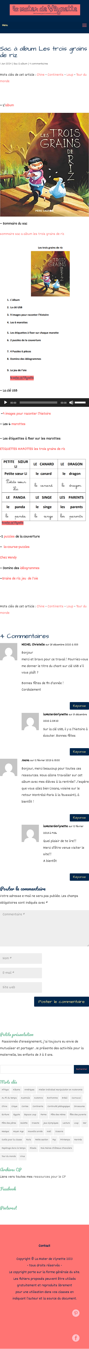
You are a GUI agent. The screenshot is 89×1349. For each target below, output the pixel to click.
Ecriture (5, 1114)
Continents (56, 75)
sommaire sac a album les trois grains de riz (32, 234)
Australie (25, 1098)
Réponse (79, 706)
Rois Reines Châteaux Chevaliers (56, 1148)
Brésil (64, 1098)
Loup (70, 75)
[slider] (81, 402)
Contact (44, 1246)
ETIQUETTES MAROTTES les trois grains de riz (32, 449)
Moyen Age (18, 1131)
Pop (54, 1140)
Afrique (5, 1090)
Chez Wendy (8, 557)
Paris (28, 1140)
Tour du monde (9, 1156)
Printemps (65, 1140)
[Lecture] (5, 402)
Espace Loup (30, 1114)
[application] (44, 402)
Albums (16, 1090)
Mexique (5, 1131)
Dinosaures (79, 1106)
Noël (49, 1131)
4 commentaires (39, 64)
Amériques (29, 1090)
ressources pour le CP (49, 1177)
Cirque (14, 1106)
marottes (18, 424)
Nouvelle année (35, 1131)
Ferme (43, 1114)
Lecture (66, 1123)
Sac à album (20, 64)
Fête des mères (58, 1114)
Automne (38, 1098)
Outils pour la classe (12, 1140)
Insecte (35, 1123)
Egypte (16, 1114)
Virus (22, 1156)
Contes (25, 1106)
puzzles (9, 536)
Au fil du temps (9, 1098)
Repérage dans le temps (13, 1148)
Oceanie (59, 1131)
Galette (23, 1123)
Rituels (33, 1148)
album (9, 105)
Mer (84, 1123)
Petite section (41, 1140)
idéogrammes (30, 568)
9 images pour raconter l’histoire (27, 414)
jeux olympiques (50, 1123)
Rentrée (78, 1140)
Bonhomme (52, 1098)
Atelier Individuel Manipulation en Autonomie (60, 1090)
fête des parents (78, 1114)
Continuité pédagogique (59, 1106)
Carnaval (76, 1098)
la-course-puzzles (17, 547)
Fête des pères (9, 1123)
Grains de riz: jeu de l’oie (20, 578)
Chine (40, 75)
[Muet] (71, 402)
